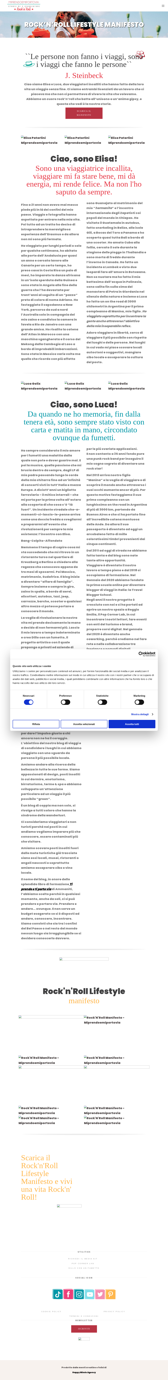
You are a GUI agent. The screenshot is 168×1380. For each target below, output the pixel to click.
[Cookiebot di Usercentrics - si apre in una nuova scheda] (141, 654)
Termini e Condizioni (84, 1316)
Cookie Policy (51, 1311)
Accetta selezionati (84, 724)
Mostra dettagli (140, 714)
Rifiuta (36, 724)
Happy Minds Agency (84, 1372)
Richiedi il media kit (82, 1259)
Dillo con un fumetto (84, 1268)
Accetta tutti (132, 724)
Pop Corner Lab (83, 1263)
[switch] (65, 702)
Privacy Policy (114, 1311)
